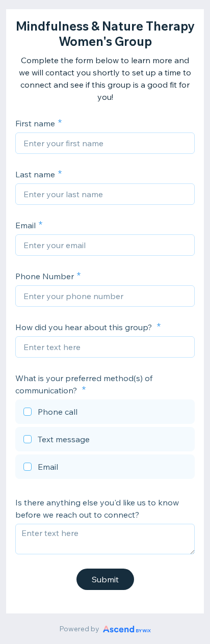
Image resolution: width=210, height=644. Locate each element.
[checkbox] (105, 413)
